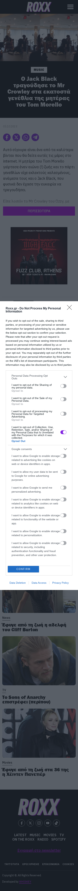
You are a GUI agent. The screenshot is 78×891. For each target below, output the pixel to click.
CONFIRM (23, 569)
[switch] (63, 386)
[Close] (70, 308)
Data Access (39, 582)
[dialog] (39, 445)
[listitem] (39, 377)
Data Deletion (17, 582)
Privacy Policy (60, 582)
